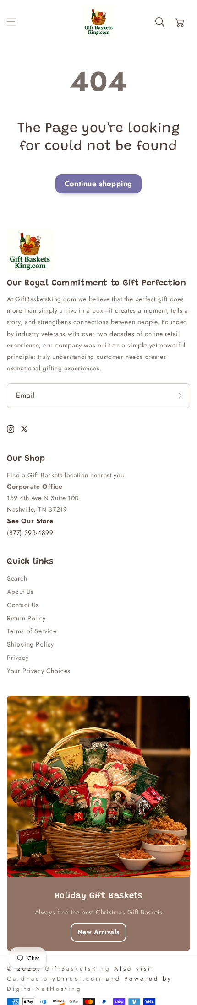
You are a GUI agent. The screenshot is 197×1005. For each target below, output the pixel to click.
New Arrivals (98, 931)
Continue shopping (98, 183)
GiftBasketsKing (77, 968)
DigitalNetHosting (44, 988)
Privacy (17, 657)
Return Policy (26, 618)
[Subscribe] (180, 396)
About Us (20, 591)
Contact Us (23, 604)
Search (17, 578)
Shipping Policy (30, 644)
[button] (11, 22)
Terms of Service (32, 631)
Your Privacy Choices (39, 670)
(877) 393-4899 (30, 532)
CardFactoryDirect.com (54, 978)
